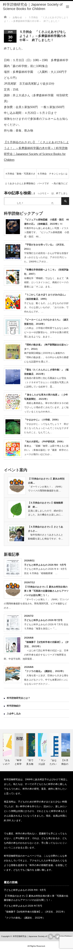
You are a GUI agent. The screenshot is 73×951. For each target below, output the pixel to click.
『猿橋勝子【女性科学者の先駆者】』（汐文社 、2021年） (35, 911)
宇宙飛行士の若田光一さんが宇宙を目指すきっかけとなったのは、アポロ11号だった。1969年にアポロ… (46, 257)
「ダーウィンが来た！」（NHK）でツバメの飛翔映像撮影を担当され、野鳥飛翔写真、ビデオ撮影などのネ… (36, 603)
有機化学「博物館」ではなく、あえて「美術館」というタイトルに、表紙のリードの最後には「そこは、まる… (46, 282)
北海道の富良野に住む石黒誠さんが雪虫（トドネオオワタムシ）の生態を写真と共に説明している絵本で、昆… (46, 382)
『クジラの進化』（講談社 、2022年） (44, 671)
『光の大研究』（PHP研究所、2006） (44, 441)
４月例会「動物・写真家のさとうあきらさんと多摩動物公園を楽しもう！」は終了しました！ (20, 175)
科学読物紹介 (14, 705)
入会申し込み (14, 713)
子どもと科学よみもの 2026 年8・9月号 (45, 565)
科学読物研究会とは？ (18, 698)
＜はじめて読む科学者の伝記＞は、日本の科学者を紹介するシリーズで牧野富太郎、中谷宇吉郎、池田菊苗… (36, 654)
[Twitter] (57, 936)
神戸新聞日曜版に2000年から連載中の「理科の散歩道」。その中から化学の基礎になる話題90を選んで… (46, 357)
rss (51, 936)
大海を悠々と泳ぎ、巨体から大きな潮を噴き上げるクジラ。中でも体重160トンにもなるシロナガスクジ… (46, 679)
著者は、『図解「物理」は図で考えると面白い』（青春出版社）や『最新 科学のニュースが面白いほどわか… (46, 450)
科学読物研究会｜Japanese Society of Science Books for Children (42, 936)
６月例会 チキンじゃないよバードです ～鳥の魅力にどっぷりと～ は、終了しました (52, 175)
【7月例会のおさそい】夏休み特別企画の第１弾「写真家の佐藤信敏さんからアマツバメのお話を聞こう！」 (46, 591)
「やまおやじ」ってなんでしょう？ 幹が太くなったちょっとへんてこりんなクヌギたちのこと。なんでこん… (46, 428)
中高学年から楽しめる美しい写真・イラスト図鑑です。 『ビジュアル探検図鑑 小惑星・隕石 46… (46, 232)
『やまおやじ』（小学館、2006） (42, 419)
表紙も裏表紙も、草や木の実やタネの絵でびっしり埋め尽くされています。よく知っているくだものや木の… (46, 407)
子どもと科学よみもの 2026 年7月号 (43, 620)
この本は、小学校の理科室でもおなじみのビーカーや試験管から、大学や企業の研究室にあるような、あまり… (46, 332)
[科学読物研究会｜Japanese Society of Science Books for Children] (38, 7)
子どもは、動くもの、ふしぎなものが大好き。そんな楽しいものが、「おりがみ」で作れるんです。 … (46, 307)
